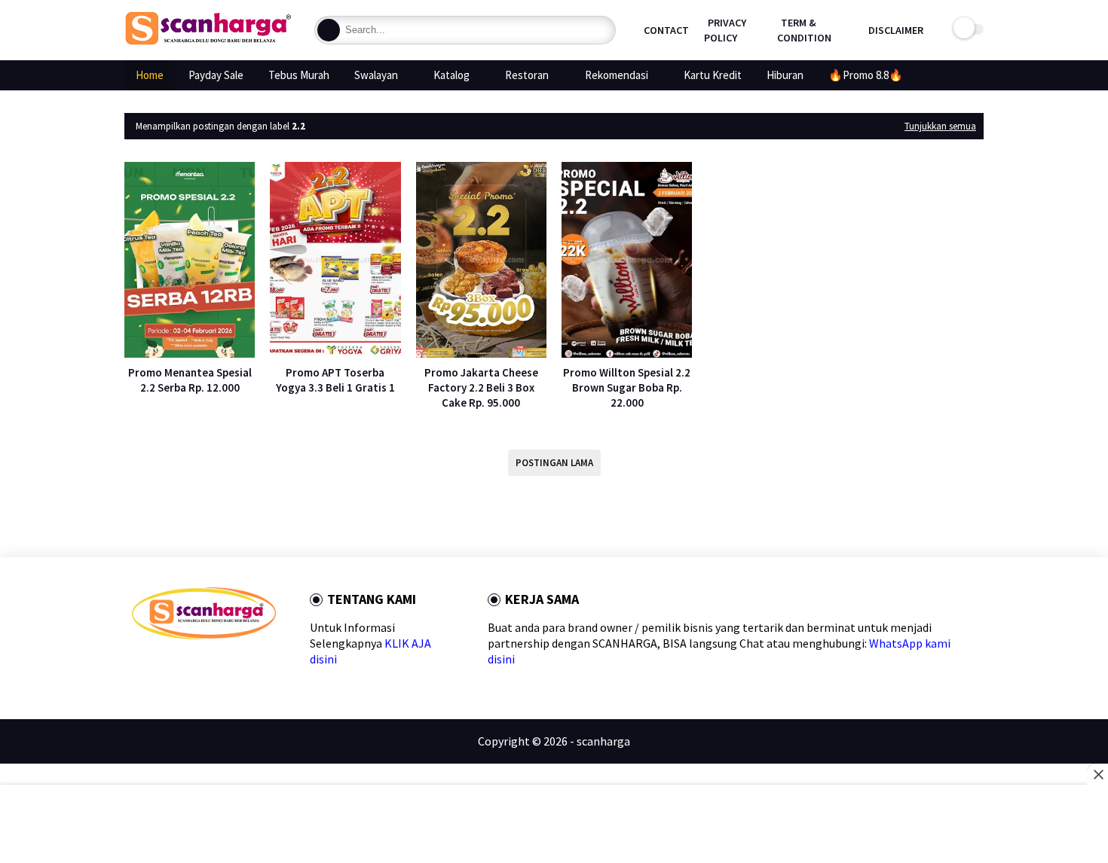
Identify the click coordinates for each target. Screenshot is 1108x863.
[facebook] (138, 666)
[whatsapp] (186, 666)
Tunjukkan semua (940, 126)
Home (150, 75)
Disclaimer (895, 30)
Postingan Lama (554, 462)
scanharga (603, 741)
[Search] (328, 30)
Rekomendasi (616, 75)
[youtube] (259, 666)
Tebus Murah (298, 75)
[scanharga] (208, 42)
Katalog (451, 75)
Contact (666, 30)
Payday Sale (215, 75)
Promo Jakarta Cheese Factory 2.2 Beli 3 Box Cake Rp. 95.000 (481, 387)
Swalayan (376, 75)
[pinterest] (210, 666)
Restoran (527, 75)
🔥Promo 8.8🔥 (865, 75)
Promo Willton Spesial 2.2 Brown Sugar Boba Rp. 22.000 (626, 387)
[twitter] (162, 666)
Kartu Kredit (713, 75)
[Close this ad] (1097, 774)
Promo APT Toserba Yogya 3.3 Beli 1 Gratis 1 (335, 380)
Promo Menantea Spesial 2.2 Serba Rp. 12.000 (190, 380)
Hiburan (785, 75)
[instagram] (234, 666)
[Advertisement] (554, 825)
